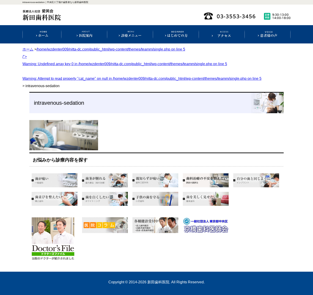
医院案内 (84, 34)
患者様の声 (267, 34)
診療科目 (130, 34)
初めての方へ (176, 34)
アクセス (221, 34)
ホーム (42, 34)
